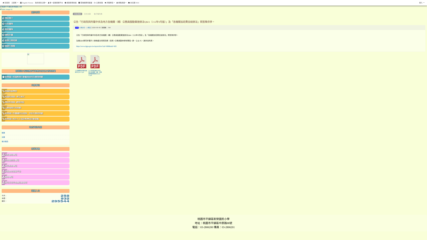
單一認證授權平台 (56, 3)
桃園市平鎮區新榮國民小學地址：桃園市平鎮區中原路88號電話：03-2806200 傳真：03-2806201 (213, 223)
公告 (77, 27)
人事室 (88, 27)
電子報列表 (98, 14)
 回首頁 (6, 3)
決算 (3, 137)
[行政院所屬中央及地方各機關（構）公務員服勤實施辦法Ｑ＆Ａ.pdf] (95, 61)
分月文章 (87, 14)
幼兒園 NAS (134, 3)
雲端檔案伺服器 (86, 3)
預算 (3, 133)
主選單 (14, 3)
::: (73, 11)
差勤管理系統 (71, 3)
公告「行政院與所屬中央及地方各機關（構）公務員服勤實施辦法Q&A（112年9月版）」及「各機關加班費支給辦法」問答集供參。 (144, 22)
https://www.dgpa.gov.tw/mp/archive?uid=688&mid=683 (96, 46)
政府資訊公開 (40, 3)
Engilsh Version (27, 3)
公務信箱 (99, 3)
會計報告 (5, 141)
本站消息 (77, 14)
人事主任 (82, 27)
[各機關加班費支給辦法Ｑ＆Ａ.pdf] (81, 61)
